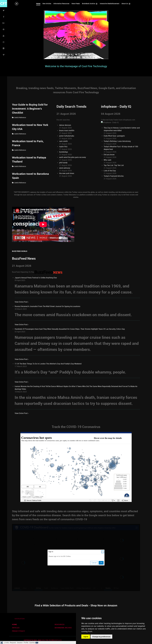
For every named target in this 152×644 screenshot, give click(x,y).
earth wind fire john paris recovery (72, 157)
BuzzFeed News (24, 258)
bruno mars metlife (66, 130)
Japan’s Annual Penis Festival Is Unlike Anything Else (36, 278)
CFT (3, 3)
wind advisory (64, 168)
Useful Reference (20, 118)
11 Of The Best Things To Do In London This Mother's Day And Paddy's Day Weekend (48, 364)
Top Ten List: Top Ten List (114, 165)
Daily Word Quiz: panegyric (114, 136)
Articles (15, 628)
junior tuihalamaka (66, 136)
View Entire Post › (22, 302)
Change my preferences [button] (101, 637)
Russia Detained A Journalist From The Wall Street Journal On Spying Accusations (47, 306)
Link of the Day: (110, 171)
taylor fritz (63, 147)
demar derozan (65, 125)
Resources (59, 624)
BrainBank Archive (63, 628)
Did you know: (109, 155)
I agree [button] (85, 637)
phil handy (63, 163)
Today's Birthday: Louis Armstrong (117, 141)
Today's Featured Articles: (114, 176)
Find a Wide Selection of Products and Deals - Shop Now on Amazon (76, 605)
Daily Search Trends (71, 106)
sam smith (63, 141)
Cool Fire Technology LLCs (51, 640)
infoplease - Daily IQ (116, 106)
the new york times (66, 173)
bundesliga (63, 152)
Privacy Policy (18, 631)
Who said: (107, 160)
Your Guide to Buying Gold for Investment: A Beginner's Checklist (30, 108)
